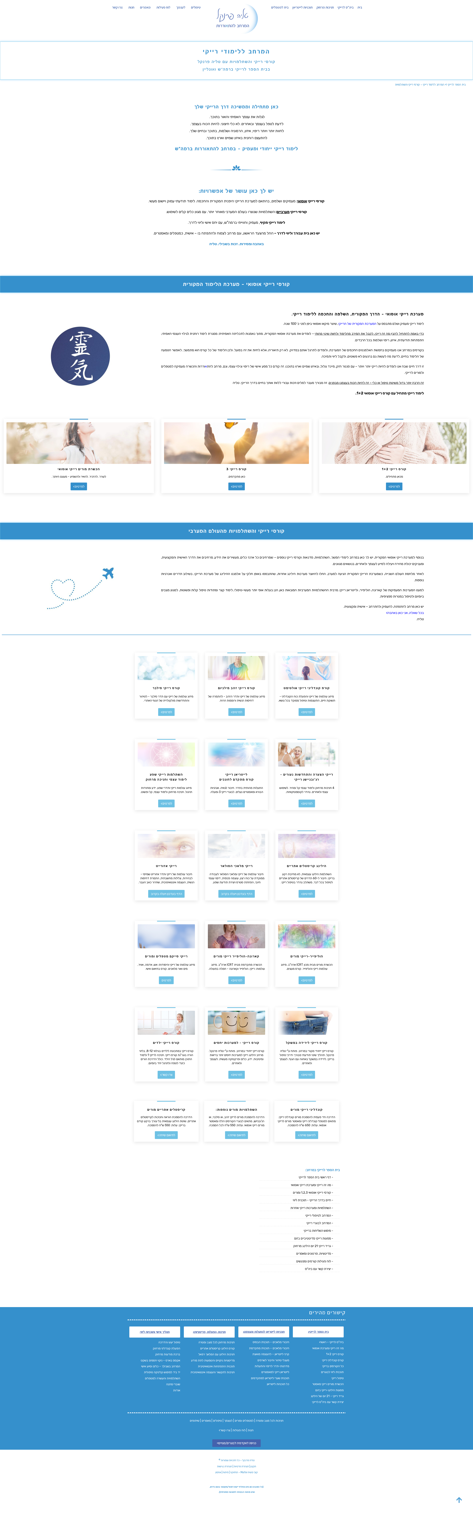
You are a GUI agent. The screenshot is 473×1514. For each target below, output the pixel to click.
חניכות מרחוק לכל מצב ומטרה (216, 1342)
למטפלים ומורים (244, 1420)
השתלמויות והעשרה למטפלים (162, 1378)
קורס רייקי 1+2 (335, 1354)
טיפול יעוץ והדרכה (169, 1342)
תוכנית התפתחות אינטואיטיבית (216, 1366)
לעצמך (180, 7)
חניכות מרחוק (325, 7)
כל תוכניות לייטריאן (277, 1384)
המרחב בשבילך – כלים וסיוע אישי (160, 1366)
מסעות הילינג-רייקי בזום (329, 1390)
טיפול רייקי (337, 1378)
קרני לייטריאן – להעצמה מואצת (270, 1354)
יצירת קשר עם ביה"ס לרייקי (328, 1402)
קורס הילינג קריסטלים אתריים (217, 1348)
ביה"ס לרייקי (346, 7)
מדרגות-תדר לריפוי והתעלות (271, 1366)
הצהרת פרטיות (241, 1466)
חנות (131, 7)
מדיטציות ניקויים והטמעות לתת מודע (213, 1360)
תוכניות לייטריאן (302, 7)
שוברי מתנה (173, 1384)
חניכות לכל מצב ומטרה (269, 1420)
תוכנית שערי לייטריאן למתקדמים (270, 1378)
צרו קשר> (224, 1430)
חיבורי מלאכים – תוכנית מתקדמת (269, 1348)
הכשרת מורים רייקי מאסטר (328, 1384)
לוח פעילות (163, 7)
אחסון (218, 1472)
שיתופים (194, 1420)
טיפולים (196, 7)
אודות (176, 1390)
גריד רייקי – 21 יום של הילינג (327, 1396)
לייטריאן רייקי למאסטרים (275, 1372)
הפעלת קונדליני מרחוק (166, 1348)
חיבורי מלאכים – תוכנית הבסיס (271, 1342)
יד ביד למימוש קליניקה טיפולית (162, 1372)
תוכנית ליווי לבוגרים (332, 1372)
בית (360, 7)
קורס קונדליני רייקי (333, 1360)
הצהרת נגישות (224, 1466)
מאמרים (145, 7)
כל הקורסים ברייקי (333, 1366)
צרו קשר (117, 7)
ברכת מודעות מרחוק (167, 1354)
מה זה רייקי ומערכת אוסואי (328, 1348)
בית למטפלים (280, 7)
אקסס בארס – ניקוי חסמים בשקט (160, 1360)
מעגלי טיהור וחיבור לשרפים (273, 1360)
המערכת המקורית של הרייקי (357, 324)
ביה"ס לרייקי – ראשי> (331, 1342)
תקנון (253, 1466)
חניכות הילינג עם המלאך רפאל (216, 1354)
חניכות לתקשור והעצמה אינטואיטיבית (212, 1372)
